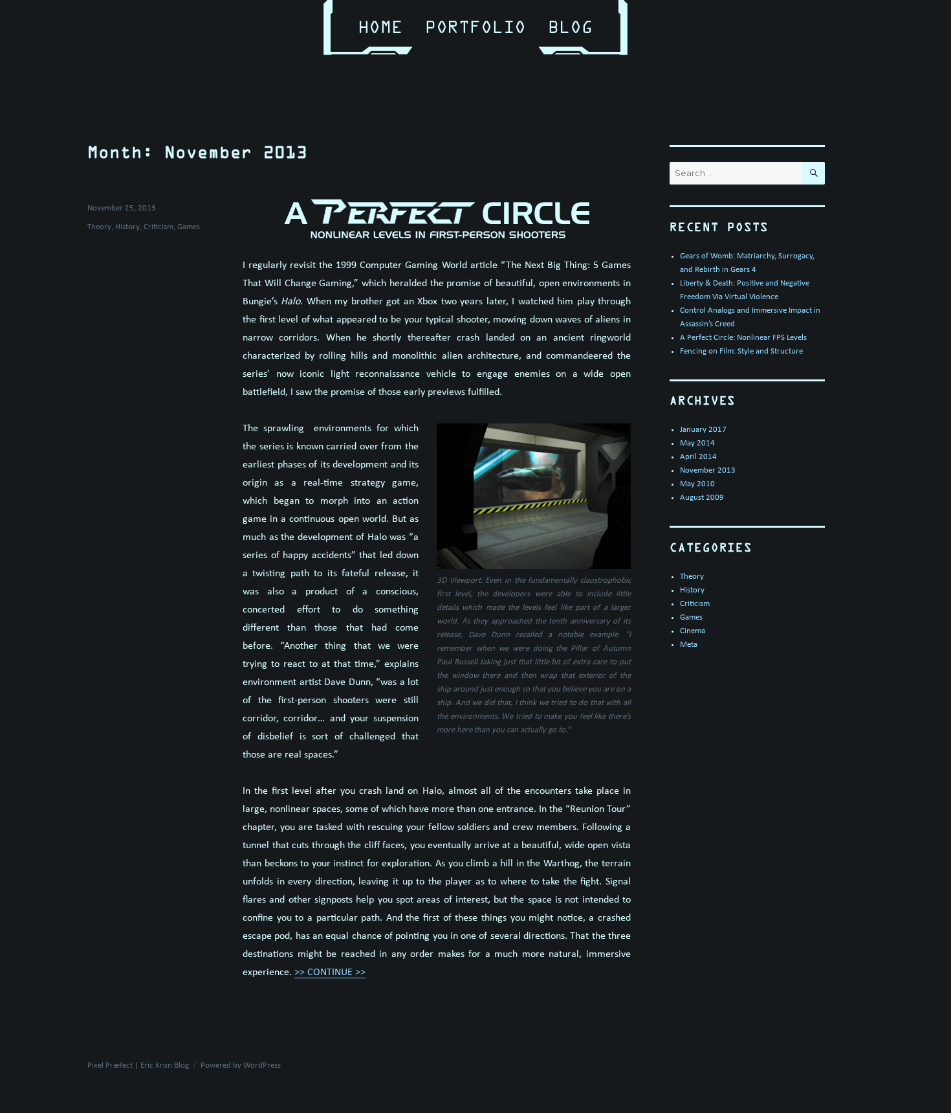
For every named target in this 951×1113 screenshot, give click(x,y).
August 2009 (702, 497)
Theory (99, 227)
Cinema (692, 631)
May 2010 (697, 484)
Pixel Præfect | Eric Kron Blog (138, 1065)
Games (188, 227)
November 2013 (708, 470)
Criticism (158, 227)
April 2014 (698, 457)
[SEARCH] (813, 173)
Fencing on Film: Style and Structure (741, 351)
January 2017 (703, 429)
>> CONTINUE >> (330, 972)
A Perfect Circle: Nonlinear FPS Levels (743, 337)
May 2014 (697, 443)
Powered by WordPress (241, 1065)
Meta (688, 644)
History (127, 227)
